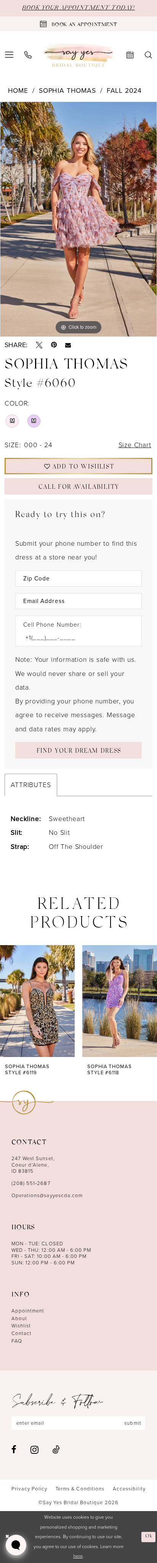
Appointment (28, 1310)
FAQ (16, 1341)
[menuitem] (28, 55)
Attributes (31, 785)
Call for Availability (78, 487)
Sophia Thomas (67, 90)
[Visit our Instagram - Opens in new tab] (34, 1449)
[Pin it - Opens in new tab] (54, 345)
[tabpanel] (78, 219)
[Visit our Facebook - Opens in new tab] (13, 1449)
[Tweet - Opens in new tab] (39, 345)
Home (18, 90)
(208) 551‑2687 (31, 1183)
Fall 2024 (124, 90)
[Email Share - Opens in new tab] (68, 345)
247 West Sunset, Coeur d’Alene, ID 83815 (33, 1165)
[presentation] (37, 1001)
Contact (21, 1333)
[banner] (79, 55)
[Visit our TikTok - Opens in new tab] (56, 1449)
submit (132, 1423)
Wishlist (21, 1325)
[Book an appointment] (130, 55)
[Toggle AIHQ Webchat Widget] (16, 1545)
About (19, 1318)
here (78, 1556)
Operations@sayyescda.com (47, 1195)
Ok (148, 1537)
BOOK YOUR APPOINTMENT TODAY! (78, 8)
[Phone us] (28, 55)
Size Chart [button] (135, 445)
